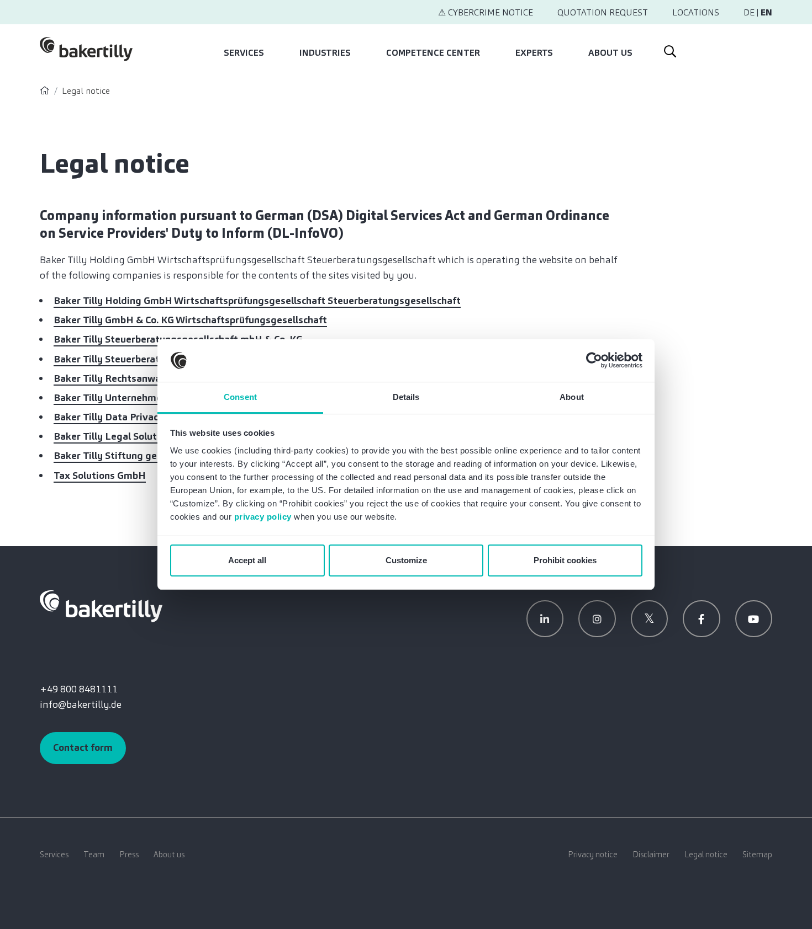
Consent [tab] (240, 397)
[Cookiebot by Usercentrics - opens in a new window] (594, 361)
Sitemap (757, 854)
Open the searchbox (669, 49)
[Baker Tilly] (86, 49)
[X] (649, 619)
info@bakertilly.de (81, 704)
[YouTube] (754, 619)
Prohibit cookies (565, 560)
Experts (534, 52)
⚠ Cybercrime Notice (485, 12)
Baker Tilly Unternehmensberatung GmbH (149, 397)
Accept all (247, 560)
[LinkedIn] (545, 619)
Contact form (83, 747)
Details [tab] (406, 397)
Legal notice (705, 854)
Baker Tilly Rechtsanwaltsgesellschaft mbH (154, 378)
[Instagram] (597, 619)
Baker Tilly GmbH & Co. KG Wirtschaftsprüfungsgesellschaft (190, 320)
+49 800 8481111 (79, 689)
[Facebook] (701, 619)
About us (610, 52)
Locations (695, 12)
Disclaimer (650, 854)
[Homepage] (45, 91)
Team (93, 854)
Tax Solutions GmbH (100, 475)
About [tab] (572, 397)
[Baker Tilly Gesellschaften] (101, 605)
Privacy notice (593, 854)
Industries (325, 52)
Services (244, 52)
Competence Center (433, 52)
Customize (406, 560)
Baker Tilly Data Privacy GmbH (124, 417)
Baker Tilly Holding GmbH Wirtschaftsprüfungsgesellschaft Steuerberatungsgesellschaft (257, 300)
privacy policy (263, 516)
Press (129, 854)
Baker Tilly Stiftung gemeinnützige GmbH (150, 455)
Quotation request (602, 12)
